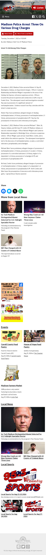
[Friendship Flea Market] (23, 272)
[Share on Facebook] (3, 191)
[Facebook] (33, 16)
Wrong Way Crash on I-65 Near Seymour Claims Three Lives (34, 217)
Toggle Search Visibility (43, 16)
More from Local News (24, 33)
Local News (7, 404)
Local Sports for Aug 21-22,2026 (13, 494)
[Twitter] (23, 547)
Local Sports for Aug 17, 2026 (33, 515)
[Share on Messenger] (9, 191)
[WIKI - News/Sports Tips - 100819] (23, 313)
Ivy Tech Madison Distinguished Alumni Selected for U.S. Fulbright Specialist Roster (11, 218)
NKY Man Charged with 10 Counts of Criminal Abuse (11, 249)
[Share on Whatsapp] (20, 191)
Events (4, 327)
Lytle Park (14, 397)
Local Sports (7, 464)
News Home (8, 33)
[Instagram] (40, 16)
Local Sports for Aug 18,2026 (9, 515)
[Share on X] (15, 191)
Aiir (29, 550)
